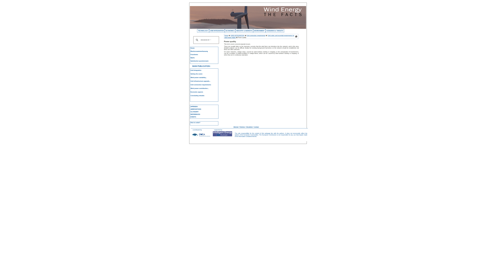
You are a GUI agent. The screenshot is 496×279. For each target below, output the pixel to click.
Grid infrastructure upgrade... (200, 81)
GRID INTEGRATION (217, 31)
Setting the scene (196, 74)
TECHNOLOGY (203, 31)
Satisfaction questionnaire (199, 61)
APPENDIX (194, 106)
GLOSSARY (195, 112)
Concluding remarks (197, 95)
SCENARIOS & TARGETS (274, 31)
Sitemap (235, 127)
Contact (256, 127)
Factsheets (194, 54)
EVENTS (193, 117)
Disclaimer (249, 127)
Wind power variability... (199, 77)
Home (193, 48)
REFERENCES (195, 114)
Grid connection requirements (201, 85)
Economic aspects (197, 92)
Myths (193, 58)
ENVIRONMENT (259, 31)
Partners (242, 127)
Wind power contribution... (200, 88)
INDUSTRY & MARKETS (244, 31)
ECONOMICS (230, 31)
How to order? (195, 122)
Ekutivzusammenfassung (199, 51)
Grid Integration (196, 70)
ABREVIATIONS (196, 109)
